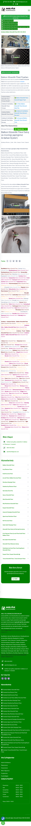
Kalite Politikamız (6, 762)
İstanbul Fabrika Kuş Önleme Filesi (12, 703)
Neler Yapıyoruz (5, 770)
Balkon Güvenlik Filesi (8, 20)
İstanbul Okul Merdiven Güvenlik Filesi (13, 714)
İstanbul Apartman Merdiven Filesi (12, 722)
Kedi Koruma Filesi (8, 473)
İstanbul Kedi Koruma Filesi (10, 695)
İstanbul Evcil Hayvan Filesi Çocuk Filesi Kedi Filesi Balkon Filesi (14, 733)
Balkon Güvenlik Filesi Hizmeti (10, 29)
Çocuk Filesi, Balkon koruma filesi (12, 478)
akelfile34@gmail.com (21, 1)
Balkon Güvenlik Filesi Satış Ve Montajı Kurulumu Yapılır (16, 27)
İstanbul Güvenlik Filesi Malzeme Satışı (13, 740)
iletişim (22, 81)
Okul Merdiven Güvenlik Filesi (10, 503)
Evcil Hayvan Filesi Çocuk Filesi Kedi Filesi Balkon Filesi (14, 534)
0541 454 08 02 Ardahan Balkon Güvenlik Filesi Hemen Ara (16, 17)
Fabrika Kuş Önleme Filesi (9, 486)
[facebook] (13, 4)
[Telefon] (3, 818)
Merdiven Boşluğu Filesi (9, 482)
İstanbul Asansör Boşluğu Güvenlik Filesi (14, 719)
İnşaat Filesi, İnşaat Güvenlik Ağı (11, 554)
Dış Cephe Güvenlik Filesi (9, 539)
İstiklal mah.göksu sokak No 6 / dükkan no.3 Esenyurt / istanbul (16, 669)
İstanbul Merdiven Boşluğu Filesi (11, 700)
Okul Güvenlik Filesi (8, 499)
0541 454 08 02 (9, 1)
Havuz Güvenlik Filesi (8, 495)
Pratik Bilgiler (4, 776)
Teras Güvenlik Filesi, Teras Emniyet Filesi (14, 558)
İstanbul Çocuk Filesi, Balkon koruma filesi (14, 697)
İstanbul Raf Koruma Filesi (10, 724)
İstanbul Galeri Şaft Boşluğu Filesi (12, 727)
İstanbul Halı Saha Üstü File (10, 705)
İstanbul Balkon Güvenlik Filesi (10, 22)
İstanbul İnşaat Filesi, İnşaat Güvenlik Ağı (14, 747)
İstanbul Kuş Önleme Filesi (10, 692)
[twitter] (17, 4)
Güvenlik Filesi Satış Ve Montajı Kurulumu (14, 529)
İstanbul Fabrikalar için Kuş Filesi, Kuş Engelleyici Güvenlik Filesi (15, 743)
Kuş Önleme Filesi (7, 469)
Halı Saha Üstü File (8, 490)
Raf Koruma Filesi (7, 520)
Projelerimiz (4, 773)
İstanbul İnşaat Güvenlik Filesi (11, 716)
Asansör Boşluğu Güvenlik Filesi (11, 512)
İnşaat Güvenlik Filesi (8, 507)
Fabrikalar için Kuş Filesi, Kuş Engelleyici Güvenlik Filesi (13, 549)
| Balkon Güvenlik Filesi (8, 341)
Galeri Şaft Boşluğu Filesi (9, 525)
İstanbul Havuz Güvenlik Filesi (11, 708)
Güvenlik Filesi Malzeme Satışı (11, 544)
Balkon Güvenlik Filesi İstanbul (10, 24)
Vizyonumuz (4, 768)
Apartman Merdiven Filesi (9, 516)
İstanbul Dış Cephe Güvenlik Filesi (12, 737)
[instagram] (15, 4)
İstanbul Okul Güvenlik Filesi (10, 711)
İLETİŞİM (15, 579)
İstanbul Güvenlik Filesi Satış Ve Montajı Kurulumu (16, 730)
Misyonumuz (4, 765)
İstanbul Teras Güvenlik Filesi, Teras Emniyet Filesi (14, 751)
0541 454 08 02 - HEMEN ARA (10, 72)
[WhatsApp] (3, 823)
